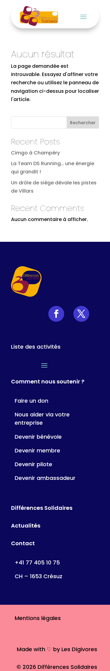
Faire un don (31, 400)
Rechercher (83, 123)
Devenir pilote (33, 464)
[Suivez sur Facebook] (56, 314)
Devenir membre (37, 450)
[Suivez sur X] (81, 314)
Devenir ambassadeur (45, 478)
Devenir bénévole (38, 437)
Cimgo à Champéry (35, 152)
